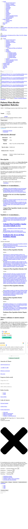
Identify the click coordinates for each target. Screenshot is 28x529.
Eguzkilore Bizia (11, 56)
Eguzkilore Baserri (12, 55)
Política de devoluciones (8, 413)
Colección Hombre (10, 16)
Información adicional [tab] (7, 130)
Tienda (4, 1)
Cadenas (7, 12)
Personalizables (9, 18)
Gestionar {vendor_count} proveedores (11, 478)
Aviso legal (5, 412)
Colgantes (8, 6)
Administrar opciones (7, 476)
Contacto (7, 21)
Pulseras (7, 9)
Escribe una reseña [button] (6, 337)
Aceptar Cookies (4, 482)
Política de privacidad (7, 414)
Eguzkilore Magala (12, 57)
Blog (4, 24)
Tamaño (2, 113)
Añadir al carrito (4, 120)
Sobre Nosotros (6, 19)
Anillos (7, 11)
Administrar (15, 482)
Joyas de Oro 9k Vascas (10, 2)
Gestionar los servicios (7, 477)
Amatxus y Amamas (10, 4)
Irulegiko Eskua (6, 63)
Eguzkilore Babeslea (12, 53)
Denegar (10, 482)
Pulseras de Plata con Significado (15, 48)
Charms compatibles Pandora (12, 15)
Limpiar (6, 116)
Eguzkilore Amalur (12, 52)
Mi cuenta (5, 22)
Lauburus (8, 14)
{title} (4, 485)
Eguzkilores (8, 13)
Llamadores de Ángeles (10, 5)
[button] (2, 26)
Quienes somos (9, 20)
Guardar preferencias (23, 482)
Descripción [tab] (5, 131)
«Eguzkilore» (6, 182)
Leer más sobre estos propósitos (9, 479)
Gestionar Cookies (4, 490)
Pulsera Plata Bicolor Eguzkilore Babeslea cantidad (11, 117)
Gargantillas (8, 7)
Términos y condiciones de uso (9, 415)
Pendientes (8, 8)
